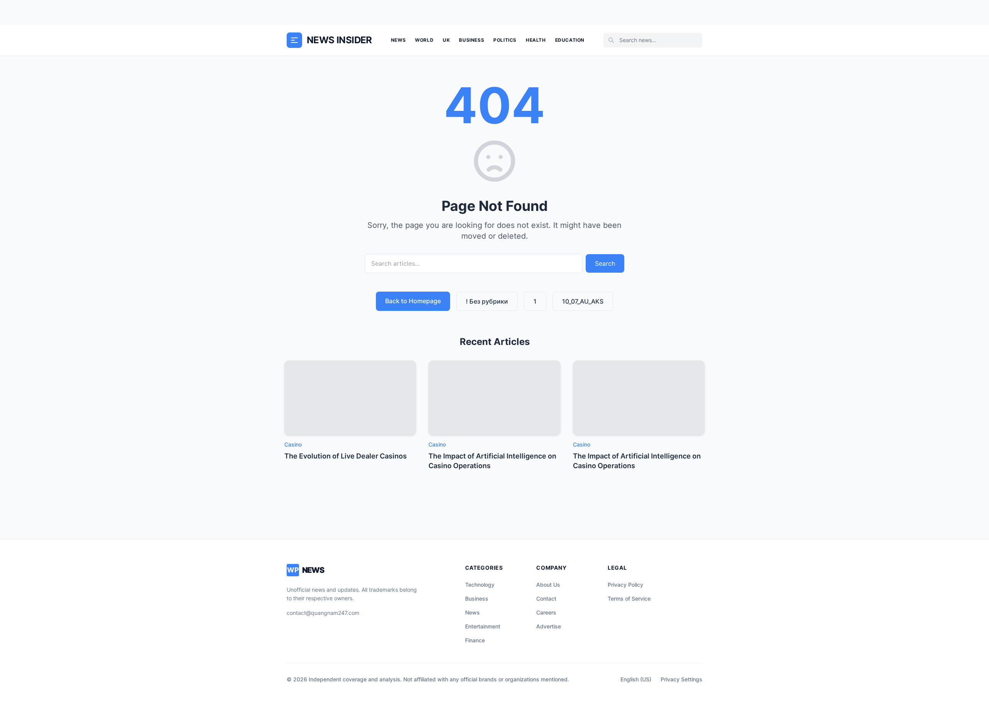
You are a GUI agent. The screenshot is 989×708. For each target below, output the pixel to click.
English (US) (635, 679)
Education (570, 40)
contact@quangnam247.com (323, 613)
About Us (548, 584)
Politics (505, 40)
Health (536, 40)
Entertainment (482, 626)
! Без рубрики (487, 301)
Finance (475, 640)
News (398, 40)
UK (446, 40)
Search (605, 263)
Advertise (548, 626)
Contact (546, 598)
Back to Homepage (413, 301)
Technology (479, 584)
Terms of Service (629, 598)
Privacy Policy (625, 584)
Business (471, 40)
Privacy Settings (681, 679)
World (424, 40)
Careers (546, 612)
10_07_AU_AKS (582, 301)
